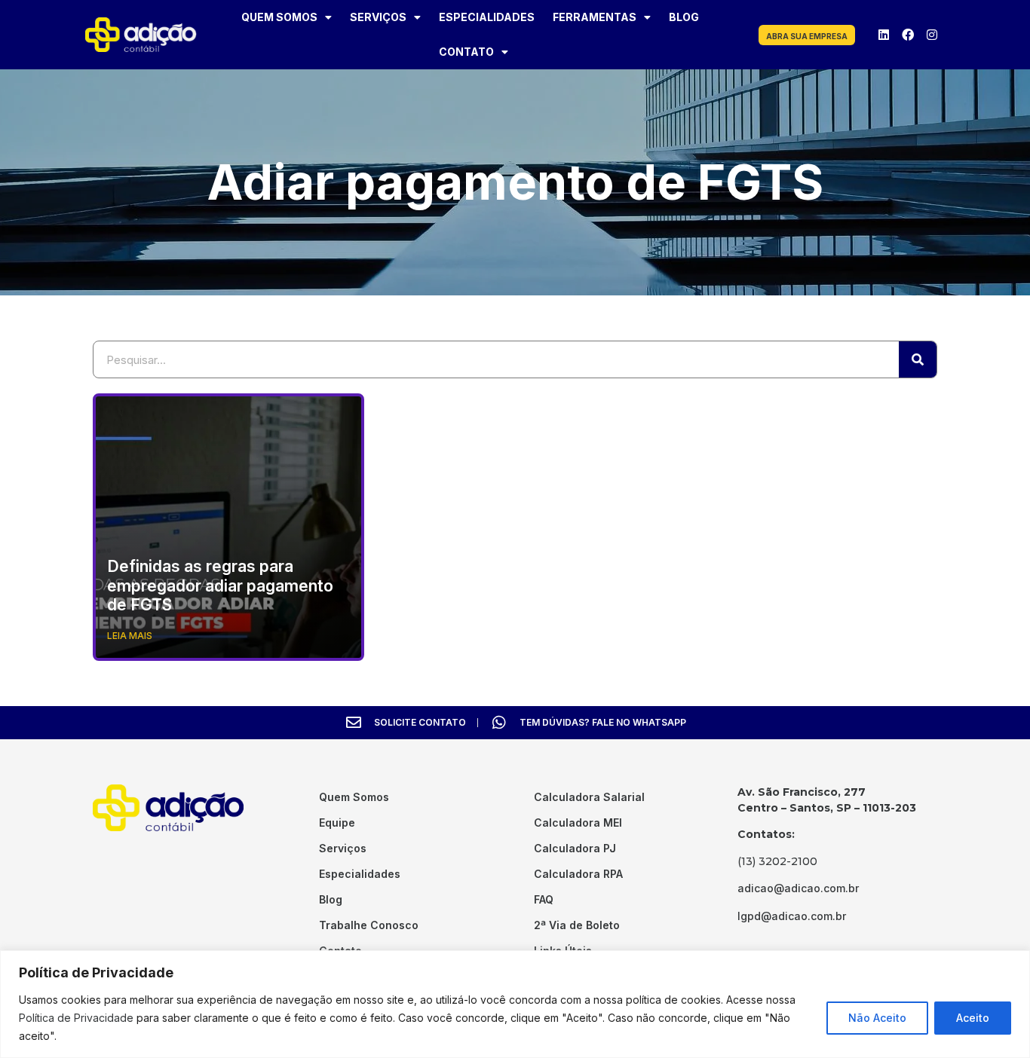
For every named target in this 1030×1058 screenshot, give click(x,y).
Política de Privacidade (76, 1017)
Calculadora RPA (578, 873)
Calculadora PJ (575, 848)
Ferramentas (594, 17)
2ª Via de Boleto (577, 925)
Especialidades (487, 17)
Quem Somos (279, 17)
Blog (684, 17)
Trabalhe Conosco (368, 925)
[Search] (918, 359)
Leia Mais (129, 635)
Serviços (378, 17)
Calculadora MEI (578, 822)
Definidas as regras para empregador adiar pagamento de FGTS (220, 585)
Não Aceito (877, 1017)
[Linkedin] (884, 35)
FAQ (543, 899)
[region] (515, 1004)
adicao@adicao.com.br (798, 888)
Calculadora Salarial (589, 796)
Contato (466, 51)
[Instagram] (932, 35)
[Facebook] (908, 35)
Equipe (337, 822)
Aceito (972, 1017)
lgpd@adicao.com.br (791, 916)
